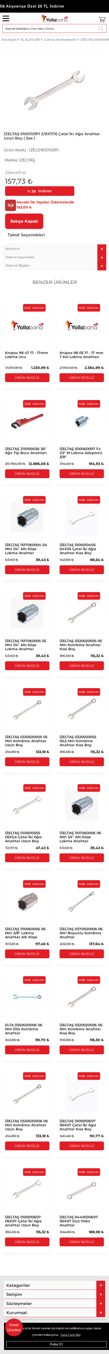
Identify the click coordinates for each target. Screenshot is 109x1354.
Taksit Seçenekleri (26, 234)
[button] (54, 248)
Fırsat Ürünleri (14, 1327)
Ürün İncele (27, 378)
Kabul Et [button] (56, 1344)
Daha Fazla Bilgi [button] (70, 1334)
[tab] (54, 248)
